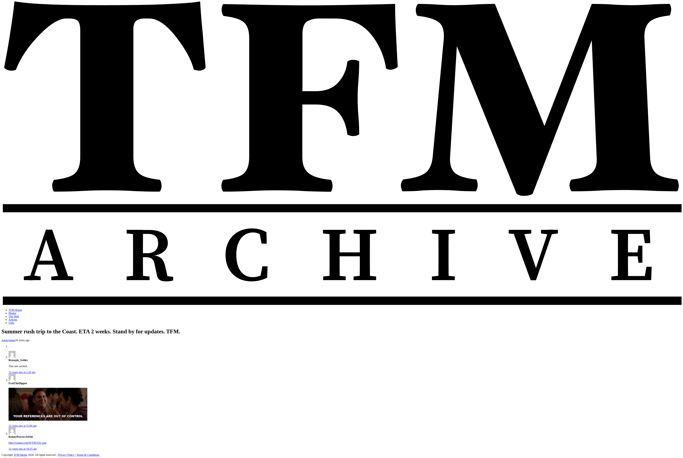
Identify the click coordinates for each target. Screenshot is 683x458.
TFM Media (20, 454)
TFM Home (15, 309)
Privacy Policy (66, 454)
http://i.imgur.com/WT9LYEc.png (27, 442)
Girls (11, 322)
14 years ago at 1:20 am (22, 372)
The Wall (14, 316)
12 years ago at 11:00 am (22, 425)
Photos (12, 313)
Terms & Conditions (87, 454)
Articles (13, 319)
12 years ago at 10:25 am (23, 448)
